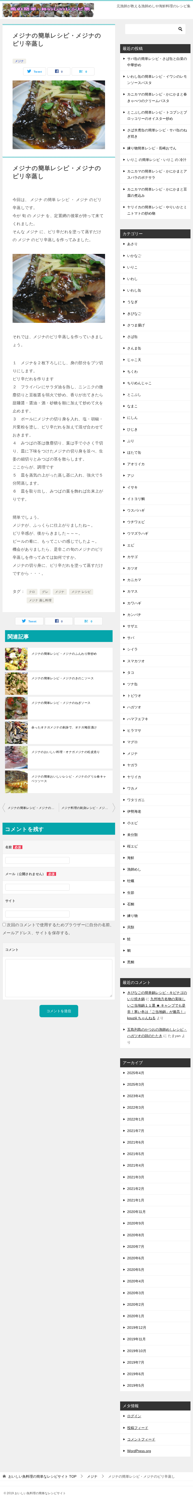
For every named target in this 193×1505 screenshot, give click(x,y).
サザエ (132, 626)
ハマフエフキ (137, 719)
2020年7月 (135, 1247)
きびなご (134, 314)
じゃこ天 (134, 360)
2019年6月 (135, 1374)
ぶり (130, 441)
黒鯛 (130, 962)
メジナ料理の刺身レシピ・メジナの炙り (88, 808)
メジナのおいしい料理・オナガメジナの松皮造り (65, 752)
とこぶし (134, 395)
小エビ (132, 823)
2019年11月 (136, 1339)
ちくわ (132, 371)
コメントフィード (141, 1439)
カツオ (132, 568)
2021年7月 (135, 1131)
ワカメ (132, 788)
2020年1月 (135, 1316)
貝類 (130, 927)
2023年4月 (135, 1096)
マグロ (132, 742)
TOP (42, 1476)
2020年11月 (136, 1212)
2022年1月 (135, 1119)
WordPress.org (139, 1451)
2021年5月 (135, 1154)
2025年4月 (135, 1073)
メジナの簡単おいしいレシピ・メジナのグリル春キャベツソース (68, 779)
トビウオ (134, 696)
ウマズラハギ (137, 533)
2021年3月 (135, 1177)
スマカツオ (136, 661)
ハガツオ (134, 707)
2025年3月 (135, 1084)
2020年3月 (135, 1293)
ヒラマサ (134, 730)
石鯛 (130, 904)
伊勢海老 (134, 811)
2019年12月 (136, 1328)
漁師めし (134, 869)
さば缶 (132, 337)
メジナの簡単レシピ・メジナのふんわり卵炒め (64, 653)
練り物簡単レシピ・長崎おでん (151, 148)
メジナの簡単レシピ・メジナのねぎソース (61, 703)
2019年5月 (135, 1385)
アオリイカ (136, 464)
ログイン (134, 1416)
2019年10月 (136, 1351)
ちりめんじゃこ (139, 383)
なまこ (132, 406)
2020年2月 (135, 1304)
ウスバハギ (136, 510)
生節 (130, 893)
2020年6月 (135, 1258)
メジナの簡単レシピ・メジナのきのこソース (62, 678)
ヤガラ (132, 765)
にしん (132, 418)
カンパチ (134, 615)
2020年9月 (135, 1223)
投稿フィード (137, 1428)
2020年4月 (135, 1281)
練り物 (132, 916)
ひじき (132, 429)
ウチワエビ (136, 522)
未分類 (132, 835)
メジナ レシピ (81, 592)
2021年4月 (135, 1165)
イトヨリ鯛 (136, 499)
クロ (32, 592)
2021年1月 (135, 1200)
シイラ (132, 649)
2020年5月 (135, 1270)
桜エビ (132, 846)
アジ (130, 476)
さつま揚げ (136, 325)
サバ (130, 638)
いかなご (134, 256)
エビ (130, 545)
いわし (132, 279)
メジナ (19, 61)
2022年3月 (135, 1107)
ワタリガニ (136, 800)
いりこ (132, 267)
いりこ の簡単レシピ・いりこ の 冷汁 (156, 160)
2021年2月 (135, 1189)
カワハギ (134, 603)
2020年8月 (135, 1235)
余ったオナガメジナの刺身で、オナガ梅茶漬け (64, 727)
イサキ (132, 487)
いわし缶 (134, 290)
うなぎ (132, 302)
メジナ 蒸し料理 (40, 600)
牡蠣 (130, 881)
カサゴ (132, 557)
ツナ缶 (132, 684)
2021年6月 (135, 1142)
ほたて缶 (134, 452)
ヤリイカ (134, 777)
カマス (132, 591)
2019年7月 (135, 1362)
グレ (45, 592)
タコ (130, 673)
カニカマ (134, 580)
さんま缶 (134, 348)
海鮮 (130, 858)
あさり (132, 244)
